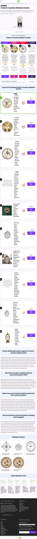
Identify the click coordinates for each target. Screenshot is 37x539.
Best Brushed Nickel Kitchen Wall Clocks (30, 454)
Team (2, 523)
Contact (2, 525)
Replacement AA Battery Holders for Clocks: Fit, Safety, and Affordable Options (18, 489)
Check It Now (31, 102)
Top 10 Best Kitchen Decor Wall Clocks (6, 454)
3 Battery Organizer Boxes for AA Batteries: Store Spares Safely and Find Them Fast (4, 490)
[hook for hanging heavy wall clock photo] (11, 482)
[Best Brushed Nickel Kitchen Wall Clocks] (30, 441)
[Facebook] (20, 520)
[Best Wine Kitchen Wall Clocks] (18, 457)
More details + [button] (31, 130)
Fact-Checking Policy (4, 529)
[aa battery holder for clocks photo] (18, 482)
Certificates (3, 534)
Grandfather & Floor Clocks (23, 508)
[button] (36, 532)
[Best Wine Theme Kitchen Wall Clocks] (6, 457)
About (2, 521)
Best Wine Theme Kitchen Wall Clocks (6, 470)
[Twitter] (24, 520)
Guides (20, 511)
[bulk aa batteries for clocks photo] (26, 482)
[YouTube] (26, 520)
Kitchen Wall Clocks (3, 5)
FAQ (1, 524)
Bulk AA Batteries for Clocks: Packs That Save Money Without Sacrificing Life (26, 489)
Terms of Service (3, 532)
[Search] (35, 1)
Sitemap (2, 527)
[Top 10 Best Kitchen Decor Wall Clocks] (6, 441)
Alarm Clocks (21, 503)
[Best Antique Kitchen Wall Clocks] (18, 441)
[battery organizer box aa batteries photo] (4, 482)
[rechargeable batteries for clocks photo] (33, 482)
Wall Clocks (21, 504)
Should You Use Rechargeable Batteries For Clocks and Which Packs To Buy (33, 489)
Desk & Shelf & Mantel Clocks (24, 507)
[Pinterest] (29, 520)
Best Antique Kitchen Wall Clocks (18, 454)
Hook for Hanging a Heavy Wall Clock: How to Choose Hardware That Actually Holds (11, 489)
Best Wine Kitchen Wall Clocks (17, 470)
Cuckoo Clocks (21, 505)
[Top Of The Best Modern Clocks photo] (6, 503)
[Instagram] (22, 520)
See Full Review (5, 76)
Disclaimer (2, 531)
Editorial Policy (3, 528)
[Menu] (1, 1)
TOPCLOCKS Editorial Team (4, 13)
